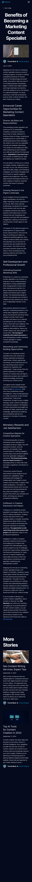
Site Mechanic (17, 389)
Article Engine (24, 61)
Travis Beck (11, 61)
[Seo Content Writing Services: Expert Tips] (16, 656)
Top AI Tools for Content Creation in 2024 (12, 729)
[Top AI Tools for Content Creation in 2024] (16, 717)
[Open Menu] (28, 2)
